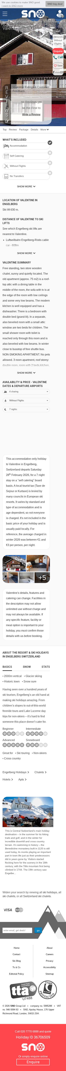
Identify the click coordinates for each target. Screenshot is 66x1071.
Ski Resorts (36, 21)
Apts (21, 779)
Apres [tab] (44, 823)
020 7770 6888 (29, 1031)
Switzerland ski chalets (37, 896)
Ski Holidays (19, 21)
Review (13, 129)
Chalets (39, 772)
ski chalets (9, 896)
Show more (24, 253)
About (49, 948)
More (43, 129)
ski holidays (50, 892)
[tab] (7, 666)
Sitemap (50, 974)
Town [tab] (11, 823)
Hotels (6, 779)
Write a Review (31, 114)
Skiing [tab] (27, 823)
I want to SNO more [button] (12, 5)
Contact (16, 954)
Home (6, 21)
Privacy (49, 961)
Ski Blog (16, 961)
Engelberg (8, 25)
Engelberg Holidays (14, 772)
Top (5, 129)
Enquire (33, 1062)
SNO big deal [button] (54, 4)
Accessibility (49, 967)
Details (34, 129)
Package (23, 129)
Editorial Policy (16, 974)
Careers (49, 954)
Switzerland (52, 21)
